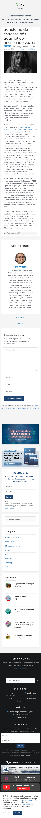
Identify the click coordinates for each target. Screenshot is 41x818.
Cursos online (12, 696)
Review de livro (11, 558)
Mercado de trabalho (13, 546)
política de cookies (26, 800)
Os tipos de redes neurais (24, 609)
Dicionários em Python (23, 635)
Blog (12, 698)
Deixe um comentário (26, 49)
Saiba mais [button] (7, 813)
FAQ (31, 696)
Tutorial (8, 567)
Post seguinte (20, 323)
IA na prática (10, 542)
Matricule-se (31, 693)
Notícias (7, 47)
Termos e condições (10, 508)
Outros (7, 554)
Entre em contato (20, 669)
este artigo (26, 804)
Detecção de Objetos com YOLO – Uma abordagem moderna (24, 624)
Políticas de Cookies (22, 714)
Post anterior (20, 318)
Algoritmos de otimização (24, 584)
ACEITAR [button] (18, 813)
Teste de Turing (20, 596)
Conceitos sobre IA (12, 537)
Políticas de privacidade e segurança (21, 712)
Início (12, 693)
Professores (31, 698)
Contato (22, 701)
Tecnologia (9, 563)
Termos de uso (22, 717)
